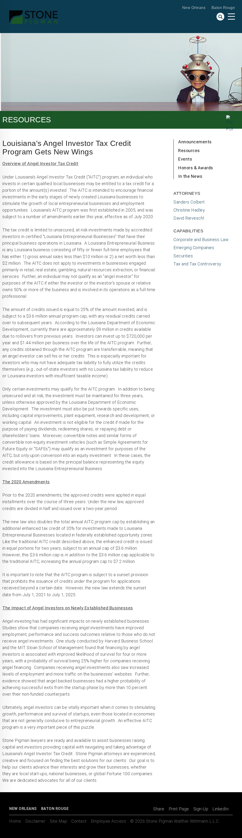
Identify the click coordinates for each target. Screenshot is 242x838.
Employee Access (108, 821)
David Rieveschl (188, 218)
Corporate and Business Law (201, 239)
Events (185, 159)
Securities (183, 255)
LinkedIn (220, 808)
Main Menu (231, 16)
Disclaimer (35, 821)
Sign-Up (200, 808)
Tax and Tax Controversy (197, 263)
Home (15, 821)
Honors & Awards (195, 167)
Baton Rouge (223, 8)
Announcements (195, 141)
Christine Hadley (189, 210)
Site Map (58, 821)
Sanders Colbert (189, 202)
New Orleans (194, 8)
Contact (79, 821)
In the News (190, 176)
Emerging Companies (193, 247)
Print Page (179, 808)
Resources (189, 150)
